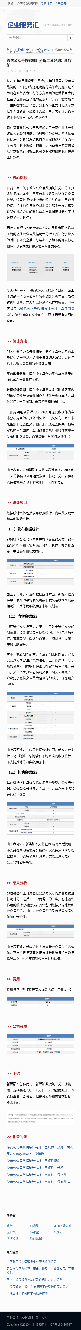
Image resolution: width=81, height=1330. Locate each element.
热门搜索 (41, 1317)
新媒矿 (58, 1232)
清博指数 (12, 1238)
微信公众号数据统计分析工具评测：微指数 (37, 1175)
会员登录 (61, 3)
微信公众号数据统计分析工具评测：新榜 (35, 1168)
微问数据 (36, 1238)
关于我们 (27, 1317)
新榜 (10, 1225)
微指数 (11, 1232)
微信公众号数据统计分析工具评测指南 (33, 1161)
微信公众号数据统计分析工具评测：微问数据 (38, 1182)
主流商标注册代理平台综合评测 (27, 1293)
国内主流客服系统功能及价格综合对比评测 (34, 1279)
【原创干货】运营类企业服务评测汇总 (31, 1261)
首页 (10, 50)
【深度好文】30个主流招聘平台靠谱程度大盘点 (37, 1286)
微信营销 (24, 50)
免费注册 (46, 3)
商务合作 (12, 1317)
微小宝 (34, 1232)
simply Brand (62, 1225)
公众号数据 (42, 50)
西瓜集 (34, 1225)
